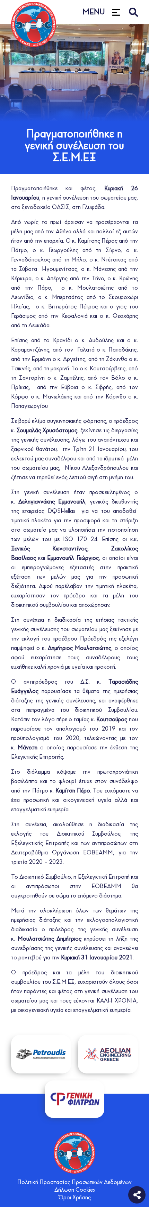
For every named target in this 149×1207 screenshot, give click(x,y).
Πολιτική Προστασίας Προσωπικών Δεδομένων (74, 1183)
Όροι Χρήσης (75, 1198)
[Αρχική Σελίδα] (74, 1153)
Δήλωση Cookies (74, 1190)
